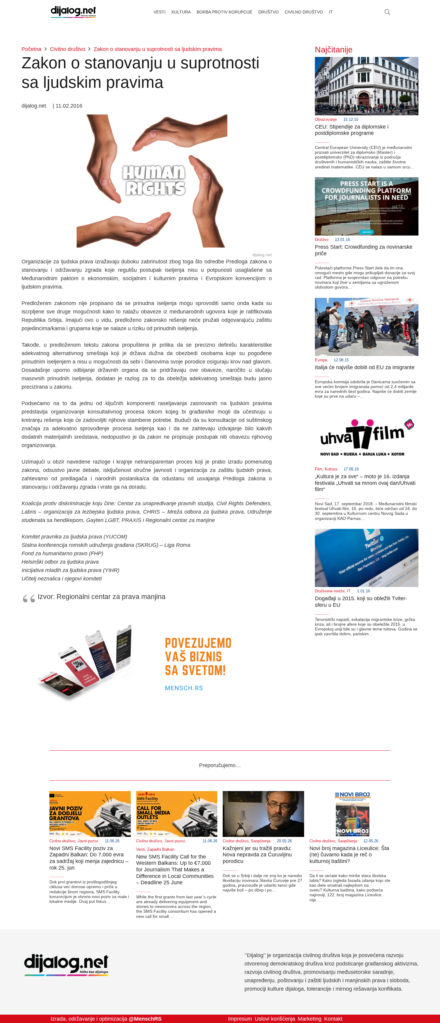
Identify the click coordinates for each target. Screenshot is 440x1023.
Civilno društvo (62, 841)
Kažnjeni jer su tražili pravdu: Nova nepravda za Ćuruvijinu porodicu (257, 854)
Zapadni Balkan (160, 849)
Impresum (240, 1019)
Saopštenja (260, 841)
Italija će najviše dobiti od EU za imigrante (365, 367)
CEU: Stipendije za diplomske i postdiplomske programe (352, 130)
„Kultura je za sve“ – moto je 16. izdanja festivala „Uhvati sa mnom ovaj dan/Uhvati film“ (365, 482)
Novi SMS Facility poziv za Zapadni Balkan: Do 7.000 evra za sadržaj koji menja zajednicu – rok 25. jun (88, 858)
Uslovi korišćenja (275, 1019)
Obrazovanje (326, 119)
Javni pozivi (88, 841)
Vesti (140, 849)
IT (349, 591)
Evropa (321, 360)
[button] (387, 11)
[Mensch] (147, 615)
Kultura (331, 469)
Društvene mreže (330, 591)
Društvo (321, 240)
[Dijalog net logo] (73, 11)
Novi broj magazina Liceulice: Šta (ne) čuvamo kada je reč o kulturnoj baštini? (349, 854)
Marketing (309, 1019)
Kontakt (333, 1019)
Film (318, 469)
